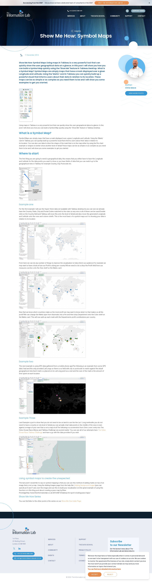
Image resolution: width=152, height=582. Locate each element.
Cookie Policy (84, 561)
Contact (141, 16)
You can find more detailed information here (104, 569)
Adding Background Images (84, 485)
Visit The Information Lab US (111, 3)
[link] (71, 16)
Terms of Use (84, 555)
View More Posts (136, 93)
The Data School (98, 16)
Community (115, 16)
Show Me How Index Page (71, 501)
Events (51, 555)
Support (128, 16)
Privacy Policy (85, 550)
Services (71, 16)
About (82, 16)
